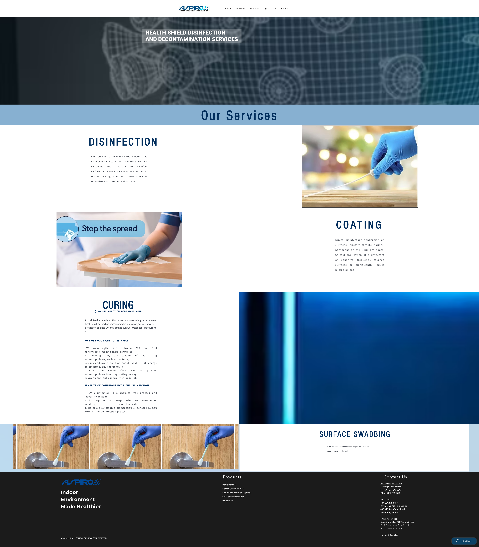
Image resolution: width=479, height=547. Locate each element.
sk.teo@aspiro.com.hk (390, 487)
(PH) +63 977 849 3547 (390, 490)
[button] (360, 166)
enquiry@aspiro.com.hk (391, 483)
